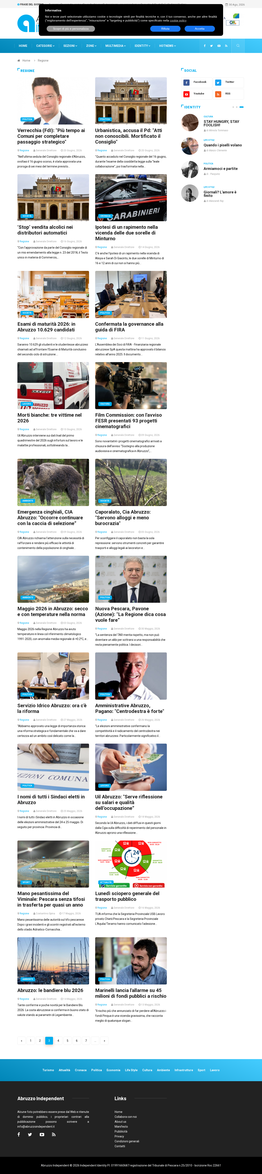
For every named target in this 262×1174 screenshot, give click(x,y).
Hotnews (166, 45)
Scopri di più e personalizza (71, 28)
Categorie (44, 45)
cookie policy (178, 20)
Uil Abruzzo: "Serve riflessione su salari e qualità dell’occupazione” (129, 802)
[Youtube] (219, 45)
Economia (113, 1070)
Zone (90, 45)
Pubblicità (121, 1131)
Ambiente (28, 501)
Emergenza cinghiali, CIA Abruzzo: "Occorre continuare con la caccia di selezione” (50, 517)
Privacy (119, 1136)
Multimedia (114, 45)
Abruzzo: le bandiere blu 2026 (50, 990)
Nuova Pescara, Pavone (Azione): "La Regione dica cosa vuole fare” (130, 614)
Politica (27, 119)
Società (27, 216)
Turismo (48, 1070)
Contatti (120, 1146)
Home (23, 45)
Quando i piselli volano (223, 145)
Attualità (106, 882)
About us (120, 1121)
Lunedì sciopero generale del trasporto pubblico (127, 896)
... (95, 1040)
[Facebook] (205, 45)
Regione (24, 150)
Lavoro (27, 404)
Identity (141, 45)
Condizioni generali (127, 1141)
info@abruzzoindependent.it (36, 1126)
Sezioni (69, 45)
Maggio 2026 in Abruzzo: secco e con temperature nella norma (52, 611)
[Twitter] (211, 45)
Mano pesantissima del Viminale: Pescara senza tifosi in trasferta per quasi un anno (51, 899)
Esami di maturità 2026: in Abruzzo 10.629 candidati (46, 327)
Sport (26, 882)
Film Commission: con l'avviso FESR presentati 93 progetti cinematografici (128, 420)
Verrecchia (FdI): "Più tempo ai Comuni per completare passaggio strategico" (51, 136)
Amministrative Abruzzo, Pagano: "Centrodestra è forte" (129, 708)
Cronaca (105, 216)
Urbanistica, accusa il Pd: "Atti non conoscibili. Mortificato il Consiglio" (128, 136)
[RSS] (226, 45)
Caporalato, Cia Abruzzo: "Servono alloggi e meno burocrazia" (123, 517)
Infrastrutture (184, 1070)
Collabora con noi (126, 1116)
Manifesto (121, 1126)
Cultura (105, 404)
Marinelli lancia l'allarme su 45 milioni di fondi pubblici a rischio (130, 993)
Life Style (209, 140)
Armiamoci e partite (221, 168)
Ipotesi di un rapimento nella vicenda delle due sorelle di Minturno (126, 232)
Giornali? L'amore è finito (220, 194)
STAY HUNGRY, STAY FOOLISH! (221, 123)
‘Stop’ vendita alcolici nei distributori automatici (45, 230)
